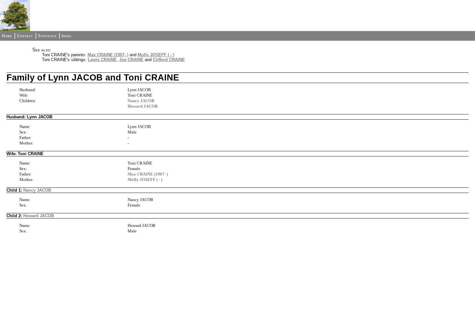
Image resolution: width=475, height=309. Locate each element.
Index (66, 36)
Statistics (47, 36)
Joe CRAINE (131, 59)
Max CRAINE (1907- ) (108, 54)
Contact (25, 36)
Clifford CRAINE (169, 59)
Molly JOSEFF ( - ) (156, 54)
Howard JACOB (143, 106)
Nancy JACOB (141, 100)
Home (7, 36)
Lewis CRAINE (102, 59)
